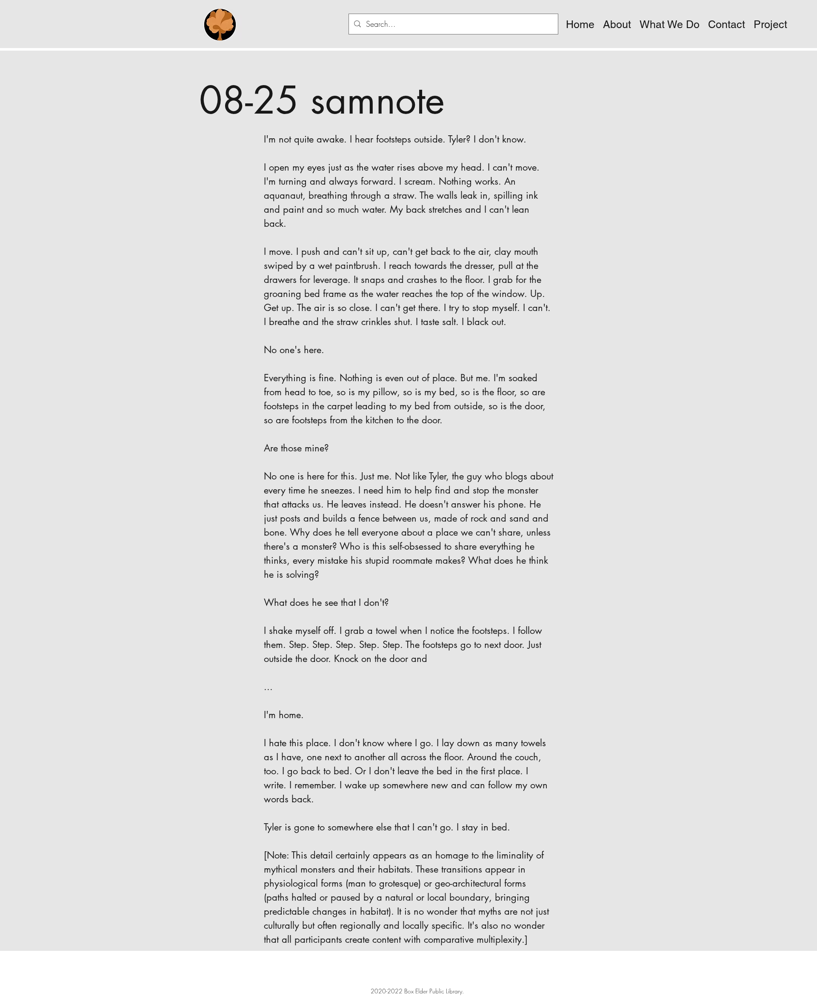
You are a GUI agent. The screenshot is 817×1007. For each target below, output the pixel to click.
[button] (617, 24)
